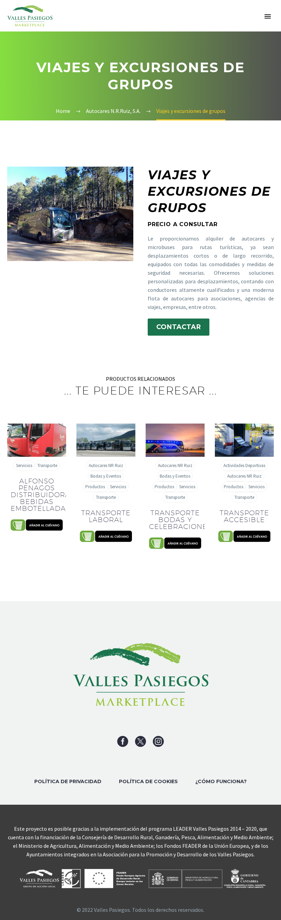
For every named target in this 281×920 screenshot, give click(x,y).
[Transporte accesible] (244, 440)
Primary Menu (267, 16)
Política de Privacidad (67, 781)
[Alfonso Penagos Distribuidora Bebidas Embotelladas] (36, 440)
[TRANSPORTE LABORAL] (105, 440)
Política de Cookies (148, 781)
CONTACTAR (178, 327)
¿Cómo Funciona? (221, 781)
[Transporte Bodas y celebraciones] (175, 440)
